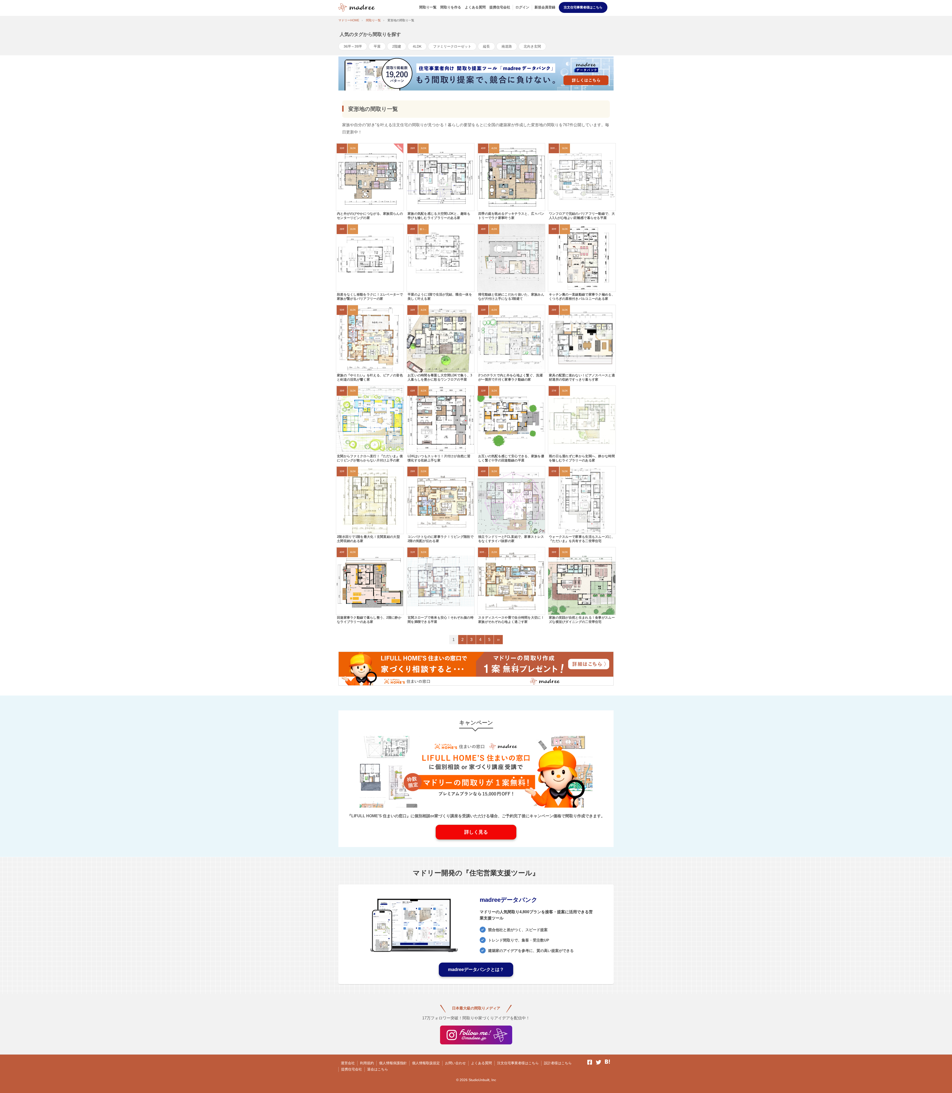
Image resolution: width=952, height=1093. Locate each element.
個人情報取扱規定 (426, 1063)
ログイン (522, 7)
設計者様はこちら (558, 1063)
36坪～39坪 (353, 46)
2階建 (396, 46)
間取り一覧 (428, 7)
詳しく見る (476, 832)
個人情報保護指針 (393, 1063)
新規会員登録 (545, 7)
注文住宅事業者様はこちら (583, 7)
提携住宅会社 (499, 7)
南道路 (507, 46)
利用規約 (367, 1063)
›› (498, 640)
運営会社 (348, 1063)
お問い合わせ (455, 1063)
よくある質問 (475, 7)
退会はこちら (377, 1069)
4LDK (417, 46)
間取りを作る (450, 7)
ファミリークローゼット (452, 46)
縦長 (486, 46)
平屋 (377, 46)
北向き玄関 (532, 46)
